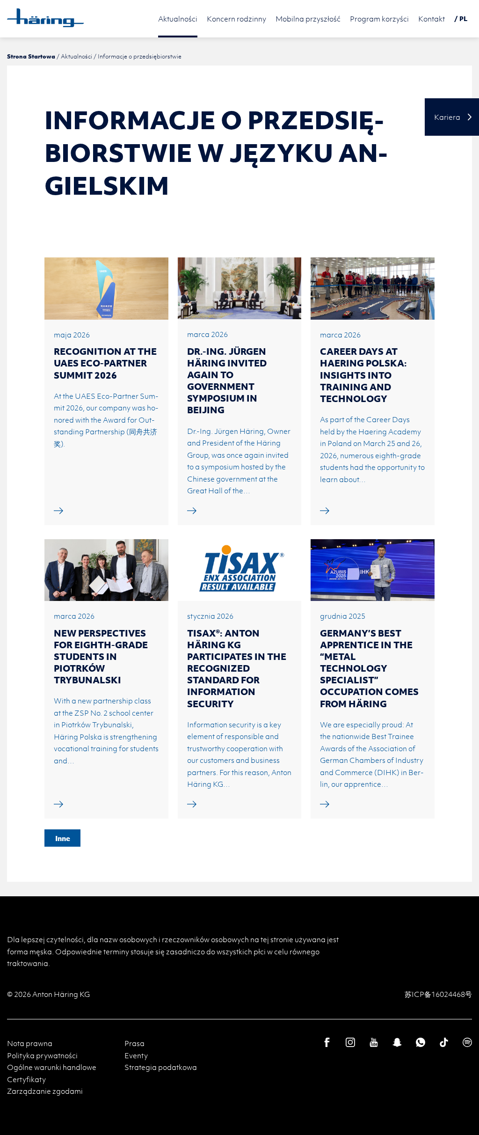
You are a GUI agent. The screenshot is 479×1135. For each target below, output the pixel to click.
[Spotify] (467, 1042)
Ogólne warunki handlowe (51, 1067)
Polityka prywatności (42, 1055)
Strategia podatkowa (160, 1067)
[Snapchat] (397, 1042)
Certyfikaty (26, 1079)
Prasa (134, 1043)
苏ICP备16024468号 (438, 994)
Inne (62, 838)
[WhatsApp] (420, 1042)
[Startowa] (45, 17)
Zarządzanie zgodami (45, 1091)
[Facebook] (327, 1042)
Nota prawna (29, 1043)
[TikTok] (444, 1042)
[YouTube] (373, 1042)
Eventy (136, 1055)
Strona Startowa (31, 56)
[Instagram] (350, 1042)
